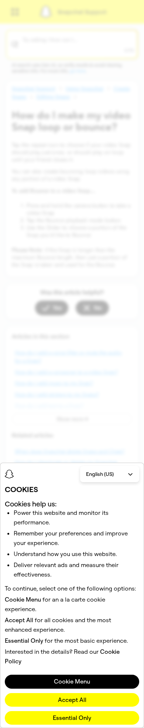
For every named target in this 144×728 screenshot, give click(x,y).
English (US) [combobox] (100, 474)
